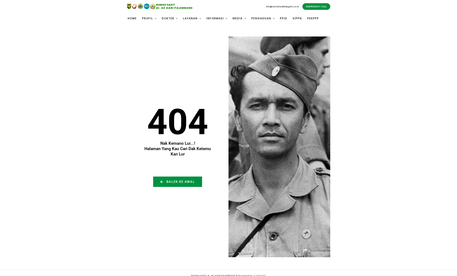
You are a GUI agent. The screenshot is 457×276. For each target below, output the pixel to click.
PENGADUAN (261, 18)
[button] (316, 6)
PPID (283, 18)
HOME (132, 18)
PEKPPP (313, 18)
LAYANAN (190, 18)
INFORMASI (215, 18)
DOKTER (168, 18)
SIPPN (297, 18)
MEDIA (238, 18)
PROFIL (147, 18)
